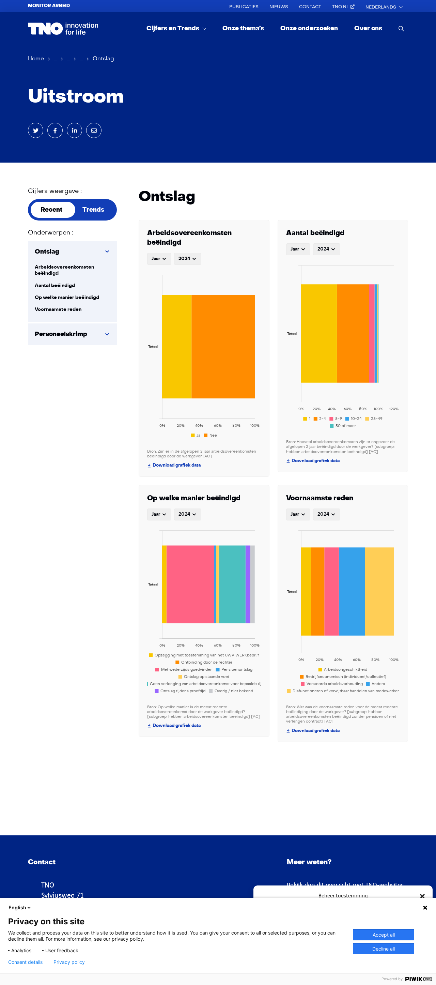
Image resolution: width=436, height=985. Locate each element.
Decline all (383, 949)
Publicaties (244, 7)
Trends (93, 210)
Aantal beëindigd (55, 285)
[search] (401, 28)
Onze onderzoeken (309, 28)
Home (36, 58)
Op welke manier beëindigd (67, 297)
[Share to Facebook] (55, 130)
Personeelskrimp (61, 334)
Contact (310, 7)
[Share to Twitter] (35, 130)
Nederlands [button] (381, 7)
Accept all (384, 935)
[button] (422, 895)
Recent (51, 210)
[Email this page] (94, 130)
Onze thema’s (243, 28)
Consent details (25, 962)
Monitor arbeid (49, 6)
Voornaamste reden (58, 309)
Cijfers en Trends (173, 28)
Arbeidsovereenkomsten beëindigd (64, 270)
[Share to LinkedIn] (74, 130)
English (17, 907)
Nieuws (278, 7)
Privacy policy (69, 962)
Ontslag (47, 252)
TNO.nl (340, 7)
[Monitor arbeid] (63, 28)
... (55, 58)
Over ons (368, 28)
